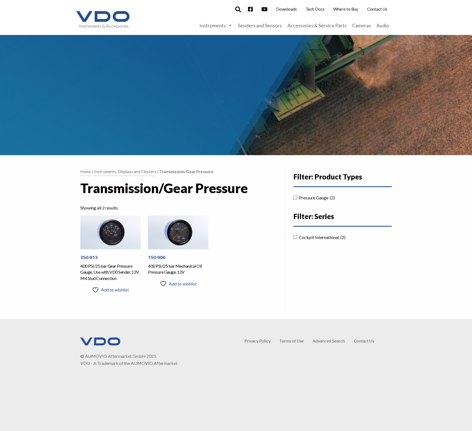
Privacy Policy (257, 341)
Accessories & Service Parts (317, 25)
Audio (382, 25)
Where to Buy (345, 9)
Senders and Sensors (260, 25)
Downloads (286, 9)
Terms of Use (291, 341)
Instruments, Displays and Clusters (125, 171)
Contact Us (377, 9)
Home (85, 171)
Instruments (212, 25)
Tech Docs (315, 9)
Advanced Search (328, 341)
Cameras (361, 25)
